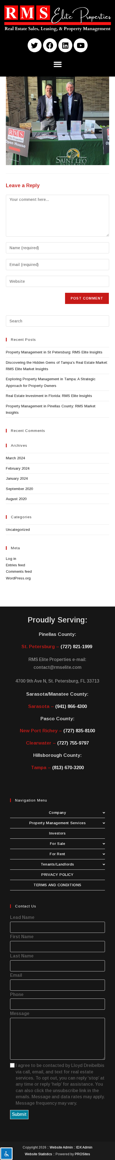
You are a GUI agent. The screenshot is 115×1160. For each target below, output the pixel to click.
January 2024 (17, 478)
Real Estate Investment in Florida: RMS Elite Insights (49, 396)
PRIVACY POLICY (57, 875)
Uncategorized (18, 529)
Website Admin (61, 1147)
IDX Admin (84, 1147)
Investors (57, 833)
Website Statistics (38, 1154)
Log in (11, 559)
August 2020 (16, 499)
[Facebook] (50, 45)
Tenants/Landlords (57, 864)
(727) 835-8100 (79, 730)
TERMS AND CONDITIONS (57, 885)
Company (57, 812)
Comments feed (19, 571)
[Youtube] (81, 45)
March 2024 (15, 458)
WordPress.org (18, 578)
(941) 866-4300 (71, 706)
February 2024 (17, 468)
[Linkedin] (65, 45)
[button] (57, 64)
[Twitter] (35, 45)
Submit (19, 1114)
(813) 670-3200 (68, 767)
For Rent (57, 854)
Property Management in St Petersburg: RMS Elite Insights (54, 352)
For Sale (57, 844)
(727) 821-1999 (76, 646)
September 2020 (19, 489)
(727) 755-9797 (73, 743)
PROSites (82, 1154)
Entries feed (15, 565)
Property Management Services (57, 823)
